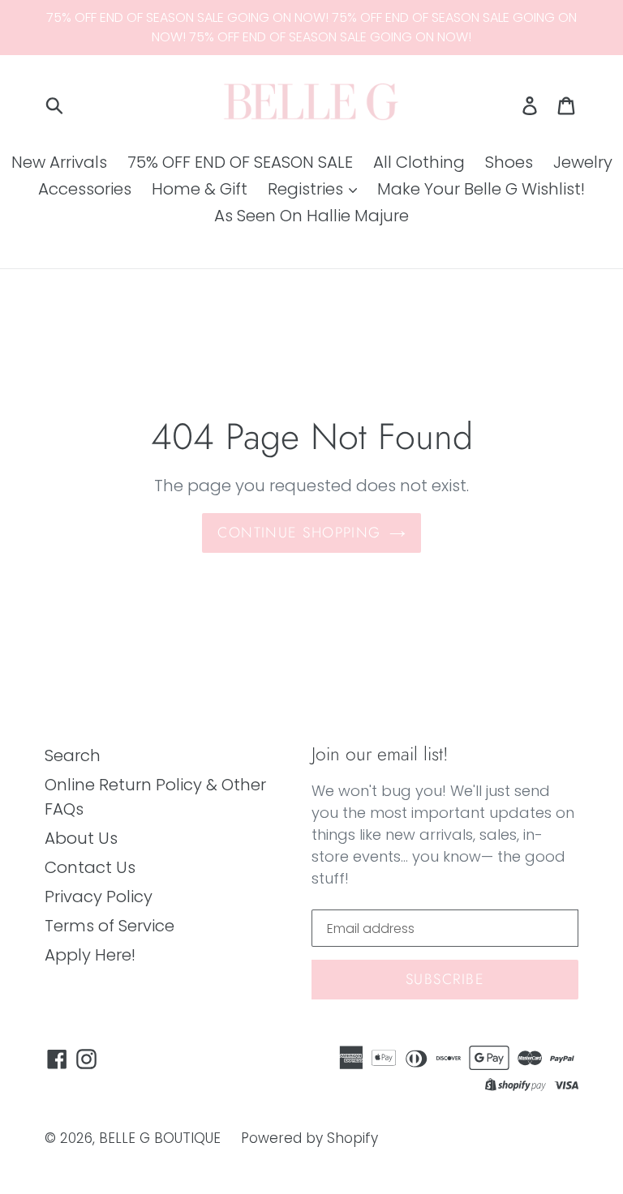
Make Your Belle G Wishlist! (481, 189)
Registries (307, 189)
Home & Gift (199, 189)
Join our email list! (380, 754)
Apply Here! (90, 955)
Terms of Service (109, 925)
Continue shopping (298, 532)
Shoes (509, 162)
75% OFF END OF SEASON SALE (240, 162)
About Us (81, 838)
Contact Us (90, 867)
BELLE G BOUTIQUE (160, 1138)
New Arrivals (59, 162)
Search (73, 755)
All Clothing (419, 162)
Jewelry (582, 162)
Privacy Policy (99, 896)
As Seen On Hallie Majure (311, 215)
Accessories (84, 189)
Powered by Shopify (309, 1138)
